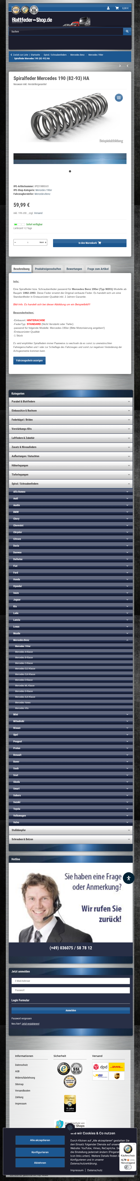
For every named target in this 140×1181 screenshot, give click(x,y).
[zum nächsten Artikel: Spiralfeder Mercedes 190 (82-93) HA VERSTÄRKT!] (120, 66)
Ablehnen (40, 1162)
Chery (16, 518)
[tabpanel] (70, 126)
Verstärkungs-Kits (22, 428)
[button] (108, 8)
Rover (16, 761)
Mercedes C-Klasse (24, 663)
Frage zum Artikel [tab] (98, 269)
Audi (15, 498)
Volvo (16, 822)
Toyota (16, 808)
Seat (15, 775)
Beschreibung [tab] (21, 269)
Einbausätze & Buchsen (24, 410)
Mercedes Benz (21, 640)
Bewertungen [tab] (74, 269)
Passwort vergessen (21, 1018)
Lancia (16, 619)
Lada (15, 613)
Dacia (16, 545)
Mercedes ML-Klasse (24, 685)
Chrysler (17, 532)
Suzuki (16, 802)
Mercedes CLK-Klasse (25, 674)
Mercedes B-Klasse (24, 657)
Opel (15, 734)
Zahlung (19, 1097)
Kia (15, 606)
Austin (16, 505)
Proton (16, 748)
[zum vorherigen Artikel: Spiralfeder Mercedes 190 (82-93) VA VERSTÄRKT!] (127, 66)
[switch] (128, 1167)
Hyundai (17, 586)
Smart (16, 788)
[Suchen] (127, 31)
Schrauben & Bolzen (22, 839)
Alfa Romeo (19, 491)
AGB (17, 1071)
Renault (17, 754)
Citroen (17, 538)
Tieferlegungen (20, 474)
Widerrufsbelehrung (25, 1077)
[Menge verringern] (15, 242)
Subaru (17, 795)
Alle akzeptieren (40, 1140)
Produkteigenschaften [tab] (48, 269)
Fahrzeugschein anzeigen (29, 360)
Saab (16, 768)
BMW (16, 511)
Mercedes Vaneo (23, 702)
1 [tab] (70, 171)
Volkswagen (19, 815)
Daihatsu (17, 559)
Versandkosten (22, 1090)
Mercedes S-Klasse (24, 691)
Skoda (16, 781)
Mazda (16, 633)
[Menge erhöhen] (45, 242)
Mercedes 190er (44, 190)
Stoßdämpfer (19, 830)
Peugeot (17, 741)
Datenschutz (94, 1170)
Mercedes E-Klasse (24, 680)
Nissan (16, 727)
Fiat (15, 565)
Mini (15, 714)
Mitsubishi (18, 721)
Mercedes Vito (22, 708)
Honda (16, 579)
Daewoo (17, 552)
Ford (15, 572)
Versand (38, 213)
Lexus (16, 626)
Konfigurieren (40, 1152)
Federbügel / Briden (22, 419)
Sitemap (19, 1084)
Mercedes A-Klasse (24, 651)
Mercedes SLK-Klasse (25, 696)
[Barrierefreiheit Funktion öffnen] (129, 878)
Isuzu (16, 592)
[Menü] (134, 1145)
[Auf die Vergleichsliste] (119, 98)
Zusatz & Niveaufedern (24, 447)
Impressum (76, 1170)
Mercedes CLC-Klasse (25, 668)
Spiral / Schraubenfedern (25, 483)
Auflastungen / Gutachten (25, 456)
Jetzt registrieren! (30, 1023)
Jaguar (17, 599)
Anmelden (71, 1010)
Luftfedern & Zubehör (23, 438)
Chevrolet (18, 525)
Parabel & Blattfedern (23, 401)
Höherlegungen (20, 465)
